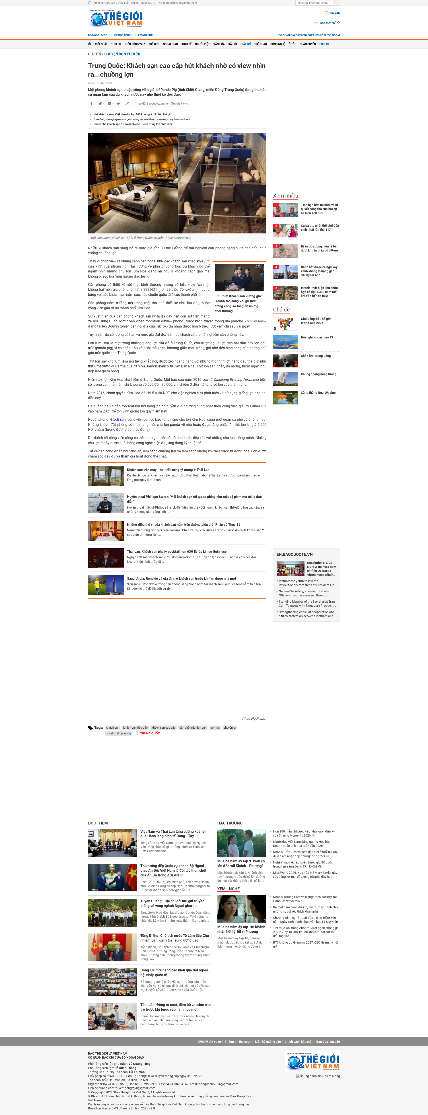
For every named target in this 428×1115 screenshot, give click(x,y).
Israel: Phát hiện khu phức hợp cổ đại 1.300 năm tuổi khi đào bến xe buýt (319, 292)
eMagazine (145, 35)
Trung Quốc (150, 733)
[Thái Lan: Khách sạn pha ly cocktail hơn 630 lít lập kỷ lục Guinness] (106, 558)
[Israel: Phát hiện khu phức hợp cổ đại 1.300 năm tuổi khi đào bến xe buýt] (285, 293)
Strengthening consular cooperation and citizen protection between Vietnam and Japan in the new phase (307, 614)
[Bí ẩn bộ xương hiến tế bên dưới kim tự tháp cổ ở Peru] (285, 251)
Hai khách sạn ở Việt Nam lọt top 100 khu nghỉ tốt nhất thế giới (133, 114)
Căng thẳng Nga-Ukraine (318, 392)
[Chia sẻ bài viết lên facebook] (91, 103)
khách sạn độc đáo (135, 727)
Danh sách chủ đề (329, 23)
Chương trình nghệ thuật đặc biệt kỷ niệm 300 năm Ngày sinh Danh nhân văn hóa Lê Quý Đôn (305, 919)
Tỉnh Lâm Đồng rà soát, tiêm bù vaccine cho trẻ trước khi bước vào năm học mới (175, 1007)
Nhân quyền (308, 44)
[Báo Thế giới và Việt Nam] (115, 18)
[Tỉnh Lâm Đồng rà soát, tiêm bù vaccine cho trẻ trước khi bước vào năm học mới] (112, 1016)
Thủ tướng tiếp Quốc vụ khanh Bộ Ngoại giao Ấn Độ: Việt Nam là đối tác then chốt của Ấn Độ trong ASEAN (173, 870)
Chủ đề (281, 310)
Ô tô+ (292, 44)
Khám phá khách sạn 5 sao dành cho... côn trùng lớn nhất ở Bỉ (133, 124)
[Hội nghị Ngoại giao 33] (285, 342)
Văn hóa (219, 44)
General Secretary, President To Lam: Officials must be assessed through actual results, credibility (304, 593)
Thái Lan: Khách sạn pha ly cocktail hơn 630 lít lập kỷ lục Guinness (177, 552)
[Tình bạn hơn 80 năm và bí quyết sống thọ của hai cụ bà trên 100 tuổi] (285, 210)
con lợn (215, 727)
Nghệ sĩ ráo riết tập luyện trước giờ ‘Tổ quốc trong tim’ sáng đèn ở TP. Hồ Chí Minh (303, 864)
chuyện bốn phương (118, 733)
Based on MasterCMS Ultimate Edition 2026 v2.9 (121, 1108)
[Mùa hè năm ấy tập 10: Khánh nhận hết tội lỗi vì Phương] (241, 909)
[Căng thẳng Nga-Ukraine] (285, 397)
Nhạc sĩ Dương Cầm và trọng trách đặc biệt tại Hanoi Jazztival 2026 (305, 899)
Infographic (123, 35)
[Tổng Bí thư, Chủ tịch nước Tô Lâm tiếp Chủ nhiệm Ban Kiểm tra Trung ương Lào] (112, 947)
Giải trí (246, 44)
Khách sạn (112, 727)
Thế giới (153, 44)
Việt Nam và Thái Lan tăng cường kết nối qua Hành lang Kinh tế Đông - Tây (173, 833)
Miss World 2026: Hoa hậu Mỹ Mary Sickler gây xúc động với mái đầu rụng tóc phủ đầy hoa (305, 874)
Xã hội (232, 44)
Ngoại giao (170, 44)
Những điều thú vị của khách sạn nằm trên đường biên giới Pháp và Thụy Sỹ (183, 525)
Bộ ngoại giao (97, 35)
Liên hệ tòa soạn (209, 1041)
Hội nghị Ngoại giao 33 (317, 337)
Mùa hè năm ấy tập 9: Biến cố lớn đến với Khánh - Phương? (241, 863)
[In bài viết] (118, 103)
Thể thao (260, 44)
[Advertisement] (177, 655)
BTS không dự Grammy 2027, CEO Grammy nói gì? (305, 944)
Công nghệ (277, 44)
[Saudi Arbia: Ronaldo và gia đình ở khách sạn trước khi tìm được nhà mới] (106, 585)
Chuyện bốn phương (122, 54)
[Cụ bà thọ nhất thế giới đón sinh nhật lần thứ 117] (285, 230)
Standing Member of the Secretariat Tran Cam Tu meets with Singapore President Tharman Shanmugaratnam (307, 604)
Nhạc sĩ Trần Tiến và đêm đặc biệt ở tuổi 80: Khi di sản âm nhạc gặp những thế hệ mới (305, 854)
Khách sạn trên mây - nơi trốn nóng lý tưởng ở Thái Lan (168, 470)
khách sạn (117, 419)
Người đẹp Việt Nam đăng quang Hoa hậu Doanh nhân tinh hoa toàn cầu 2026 (302, 843)
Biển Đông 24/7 (135, 44)
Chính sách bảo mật (299, 1041)
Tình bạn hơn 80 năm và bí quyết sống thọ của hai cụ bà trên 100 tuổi (319, 209)
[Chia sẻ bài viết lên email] (109, 103)
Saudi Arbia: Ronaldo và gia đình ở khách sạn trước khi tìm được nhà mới (181, 579)
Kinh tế (186, 44)
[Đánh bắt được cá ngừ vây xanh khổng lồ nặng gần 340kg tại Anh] (285, 272)
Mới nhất (101, 44)
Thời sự (116, 44)
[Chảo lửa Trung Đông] (285, 361)
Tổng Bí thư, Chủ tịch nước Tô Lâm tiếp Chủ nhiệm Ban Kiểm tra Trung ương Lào (174, 938)
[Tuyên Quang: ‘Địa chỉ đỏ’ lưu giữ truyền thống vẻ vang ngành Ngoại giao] (112, 913)
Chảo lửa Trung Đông (316, 356)
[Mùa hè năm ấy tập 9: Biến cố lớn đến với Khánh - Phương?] (241, 843)
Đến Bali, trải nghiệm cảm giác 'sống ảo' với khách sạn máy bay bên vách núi (142, 119)
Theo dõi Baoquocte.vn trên (152, 103)
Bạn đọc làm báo (328, 1041)
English (324, 44)
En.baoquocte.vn (295, 554)
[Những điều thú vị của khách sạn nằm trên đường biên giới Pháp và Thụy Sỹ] (106, 531)
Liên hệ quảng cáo (268, 1041)
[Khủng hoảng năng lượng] (285, 379)
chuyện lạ (230, 727)
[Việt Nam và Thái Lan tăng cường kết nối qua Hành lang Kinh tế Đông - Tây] (112, 843)
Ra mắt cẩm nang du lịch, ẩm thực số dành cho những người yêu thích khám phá (305, 909)
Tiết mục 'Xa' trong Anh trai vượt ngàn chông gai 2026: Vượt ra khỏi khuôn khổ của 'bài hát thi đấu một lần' (306, 932)
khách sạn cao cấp (163, 727)
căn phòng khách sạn (192, 727)
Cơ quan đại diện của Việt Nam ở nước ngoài (309, 35)
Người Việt (202, 44)
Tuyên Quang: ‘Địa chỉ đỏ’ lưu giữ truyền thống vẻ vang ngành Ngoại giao (172, 903)
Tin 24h (334, 13)
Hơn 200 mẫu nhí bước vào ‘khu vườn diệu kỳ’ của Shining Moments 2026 (304, 833)
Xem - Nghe (228, 888)
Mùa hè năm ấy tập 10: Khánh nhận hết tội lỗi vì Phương (241, 929)
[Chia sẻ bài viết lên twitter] (100, 103)
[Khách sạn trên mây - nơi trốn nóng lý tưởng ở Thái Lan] (106, 476)
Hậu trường (230, 823)
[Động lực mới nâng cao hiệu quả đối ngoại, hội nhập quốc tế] (112, 982)
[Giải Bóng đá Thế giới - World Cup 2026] (285, 324)
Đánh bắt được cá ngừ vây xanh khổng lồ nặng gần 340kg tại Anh (319, 271)
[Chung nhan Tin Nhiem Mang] (318, 1076)
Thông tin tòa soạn (238, 1041)
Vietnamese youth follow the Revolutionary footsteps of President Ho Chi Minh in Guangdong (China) (306, 583)
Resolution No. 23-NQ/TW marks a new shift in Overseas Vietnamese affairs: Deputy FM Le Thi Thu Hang (321, 569)
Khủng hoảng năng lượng (318, 374)
